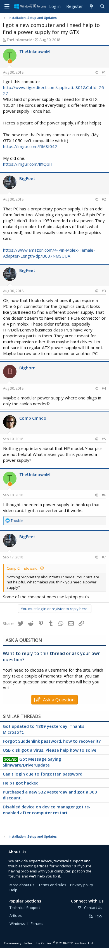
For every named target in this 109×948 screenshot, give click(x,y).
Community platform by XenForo (49, 943)
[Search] (102, 6)
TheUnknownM (19, 39)
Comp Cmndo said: (22, 568)
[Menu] (7, 6)
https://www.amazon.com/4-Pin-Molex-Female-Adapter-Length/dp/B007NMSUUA (49, 253)
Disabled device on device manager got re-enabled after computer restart (47, 809)
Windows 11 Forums (26, 923)
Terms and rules (52, 884)
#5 (104, 439)
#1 (104, 72)
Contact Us (92, 907)
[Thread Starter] (10, 61)
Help (13, 889)
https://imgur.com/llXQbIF (28, 164)
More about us (22, 884)
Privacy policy (81, 884)
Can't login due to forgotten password (42, 774)
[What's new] (91, 6)
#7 (104, 557)
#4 (104, 388)
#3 (104, 290)
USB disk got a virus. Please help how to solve (49, 750)
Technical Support (25, 907)
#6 (104, 495)
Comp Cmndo (32, 418)
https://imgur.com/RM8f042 (30, 146)
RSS (98, 916)
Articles (16, 915)
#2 (104, 199)
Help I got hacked (21, 783)
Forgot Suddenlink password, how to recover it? (52, 741)
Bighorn (27, 367)
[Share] (96, 72)
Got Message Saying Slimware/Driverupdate (32, 762)
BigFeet (27, 178)
